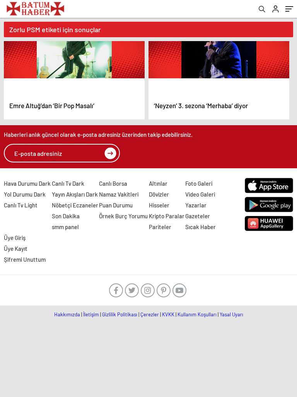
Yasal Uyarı (231, 314)
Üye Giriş (15, 237)
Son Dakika (66, 215)
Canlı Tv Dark (68, 183)
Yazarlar (196, 205)
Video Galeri (200, 194)
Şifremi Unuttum (25, 259)
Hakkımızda (67, 314)
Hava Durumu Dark (27, 183)
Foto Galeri (198, 183)
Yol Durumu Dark (25, 194)
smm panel (65, 226)
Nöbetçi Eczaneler (75, 205)
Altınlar (158, 183)
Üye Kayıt (15, 248)
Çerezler (149, 314)
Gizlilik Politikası (119, 314)
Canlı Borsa (113, 183)
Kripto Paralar (166, 215)
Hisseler (159, 205)
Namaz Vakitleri (118, 194)
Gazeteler (197, 215)
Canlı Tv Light (21, 205)
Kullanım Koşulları (197, 314)
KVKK (168, 314)
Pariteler (160, 226)
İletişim (91, 314)
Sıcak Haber (200, 226)
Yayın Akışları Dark (75, 194)
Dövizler (159, 194)
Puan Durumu (116, 205)
